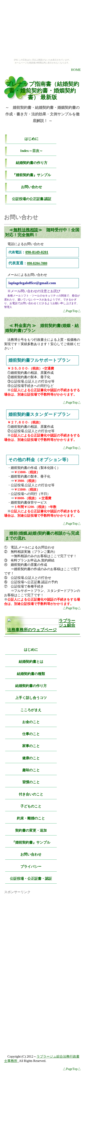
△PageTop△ (72, 311)
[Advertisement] (42, 920)
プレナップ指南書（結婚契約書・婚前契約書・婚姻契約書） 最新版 (42, 90)
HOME (76, 69)
